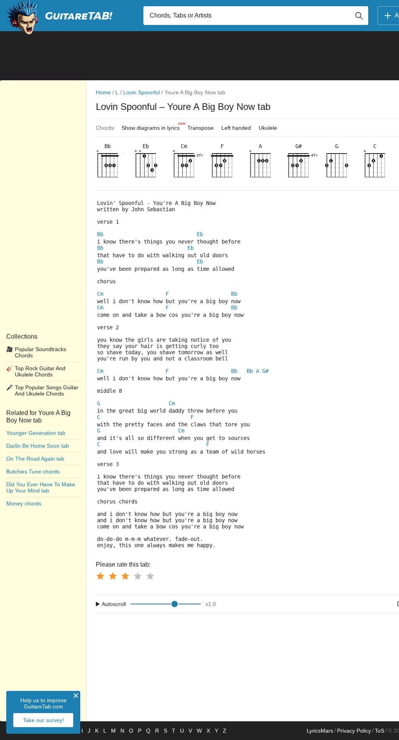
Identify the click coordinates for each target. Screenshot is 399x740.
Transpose (200, 128)
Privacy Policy (354, 731)
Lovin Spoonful (141, 92)
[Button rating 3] (125, 576)
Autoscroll (114, 604)
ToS (379, 731)
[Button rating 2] (112, 576)
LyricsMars (320, 731)
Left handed (236, 128)
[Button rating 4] (137, 576)
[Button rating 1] (100, 576)
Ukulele (268, 128)
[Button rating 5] (150, 576)
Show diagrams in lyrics (153, 126)
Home (103, 92)
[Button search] (359, 15)
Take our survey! (43, 720)
